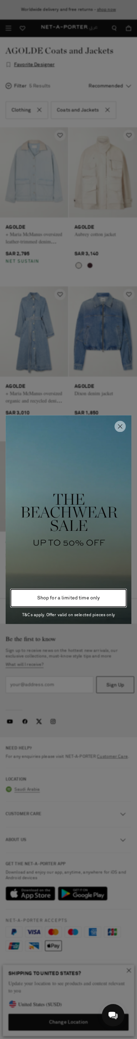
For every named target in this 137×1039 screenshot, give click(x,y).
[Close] (120, 426)
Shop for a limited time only (68, 598)
